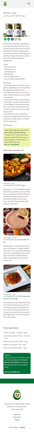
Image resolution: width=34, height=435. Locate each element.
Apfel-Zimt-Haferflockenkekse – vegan (15, 348)
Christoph (9, 16)
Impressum (17, 414)
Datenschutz (17, 417)
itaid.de (23, 427)
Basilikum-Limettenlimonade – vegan (14, 345)
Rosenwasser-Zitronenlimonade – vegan (15, 341)
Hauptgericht (26, 296)
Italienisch (6, 298)
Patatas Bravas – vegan (8, 183)
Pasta (12, 298)
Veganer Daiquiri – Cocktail (9, 237)
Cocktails (24, 239)
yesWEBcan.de (15, 372)
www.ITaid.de (15, 144)
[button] (5, 39)
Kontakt (17, 420)
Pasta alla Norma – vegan (9, 294)
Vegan (23, 16)
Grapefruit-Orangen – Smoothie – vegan (15, 333)
